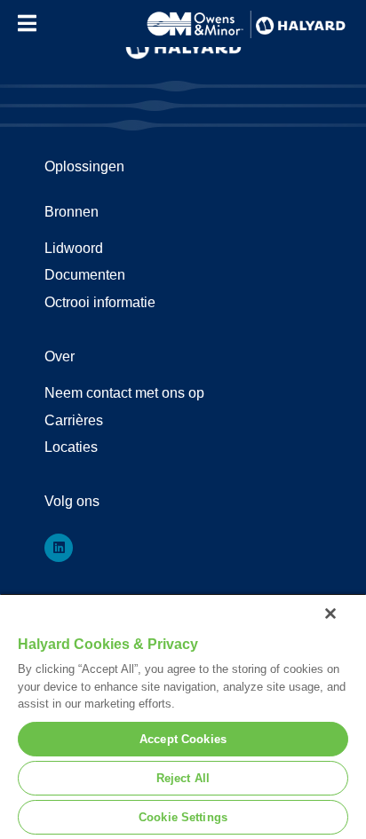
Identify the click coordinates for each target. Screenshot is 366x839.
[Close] (330, 613)
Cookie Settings (183, 817)
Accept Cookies (183, 739)
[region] (183, 716)
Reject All (183, 778)
